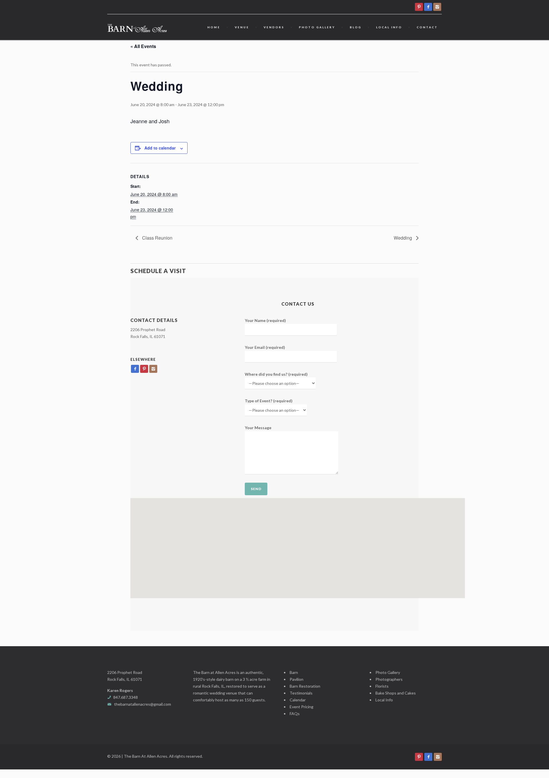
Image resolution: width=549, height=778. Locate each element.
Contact (427, 27)
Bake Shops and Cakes (395, 693)
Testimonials (301, 693)
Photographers (389, 679)
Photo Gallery (317, 27)
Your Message (258, 427)
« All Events (143, 46)
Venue (242, 27)
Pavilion (296, 679)
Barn (294, 672)
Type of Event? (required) (269, 400)
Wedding (403, 237)
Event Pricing (301, 706)
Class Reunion (156, 237)
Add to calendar (160, 148)
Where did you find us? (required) (276, 374)
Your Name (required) (265, 320)
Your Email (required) (265, 347)
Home (213, 27)
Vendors (274, 27)
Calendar (298, 699)
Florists (382, 686)
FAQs (295, 713)
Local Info (389, 27)
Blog (355, 27)
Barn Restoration (305, 686)
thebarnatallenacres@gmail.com (142, 704)
